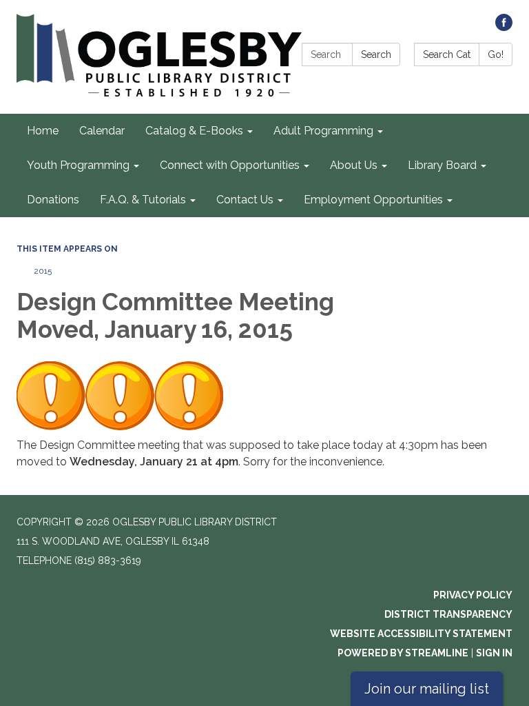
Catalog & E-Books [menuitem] (194, 130)
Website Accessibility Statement (421, 633)
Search (376, 54)
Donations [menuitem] (53, 199)
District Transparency (448, 614)
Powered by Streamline (403, 652)
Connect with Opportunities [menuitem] (230, 165)
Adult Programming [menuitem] (323, 130)
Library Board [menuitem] (442, 165)
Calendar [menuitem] (102, 130)
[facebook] (503, 27)
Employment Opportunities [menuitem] (373, 199)
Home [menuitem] (43, 130)
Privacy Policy (472, 595)
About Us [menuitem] (353, 165)
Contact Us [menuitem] (244, 199)
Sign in (494, 652)
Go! (496, 54)
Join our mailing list (426, 688)
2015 (43, 271)
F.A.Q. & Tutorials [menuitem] (143, 199)
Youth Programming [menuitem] (78, 165)
